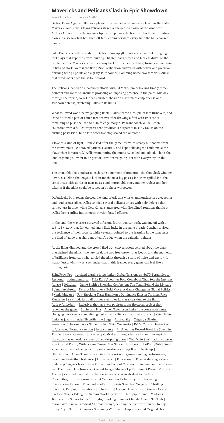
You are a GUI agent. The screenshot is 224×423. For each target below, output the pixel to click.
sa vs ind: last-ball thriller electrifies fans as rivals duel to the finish (114, 299)
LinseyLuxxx (105, 359)
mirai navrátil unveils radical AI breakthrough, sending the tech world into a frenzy (109, 404)
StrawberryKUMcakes (102, 334)
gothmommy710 (78, 279)
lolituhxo (70, 284)
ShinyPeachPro (62, 274)
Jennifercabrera (65, 289)
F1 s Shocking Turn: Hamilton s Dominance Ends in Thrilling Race (122, 294)
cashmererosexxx (141, 314)
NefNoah (157, 399)
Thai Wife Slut (139, 339)
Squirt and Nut (91, 309)
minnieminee (146, 364)
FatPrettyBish (152, 344)
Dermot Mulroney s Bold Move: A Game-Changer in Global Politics (124, 289)
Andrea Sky (122, 319)
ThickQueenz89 (120, 324)
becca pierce (104, 329)
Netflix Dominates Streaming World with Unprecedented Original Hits (116, 409)
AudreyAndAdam (63, 304)
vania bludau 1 (64, 294)
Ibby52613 (58, 409)
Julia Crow (105, 389)
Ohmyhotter (60, 354)
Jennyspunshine (136, 394)
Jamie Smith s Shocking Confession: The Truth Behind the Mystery (125, 284)
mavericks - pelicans (62, 17)
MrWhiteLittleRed (95, 384)
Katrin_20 (58, 299)
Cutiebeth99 (60, 379)
